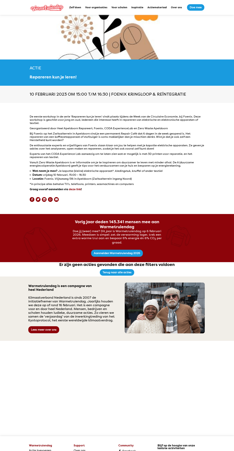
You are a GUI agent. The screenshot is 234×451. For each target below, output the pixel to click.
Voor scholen (119, 7)
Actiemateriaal (157, 7)
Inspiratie (137, 7)
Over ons (176, 7)
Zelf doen (75, 7)
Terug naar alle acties (117, 272)
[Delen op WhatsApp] (50, 199)
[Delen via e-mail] (56, 199)
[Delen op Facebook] (32, 199)
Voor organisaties (96, 7)
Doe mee (196, 7)
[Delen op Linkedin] (44, 199)
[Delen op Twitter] (38, 199)
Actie (35, 68)
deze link (75, 189)
